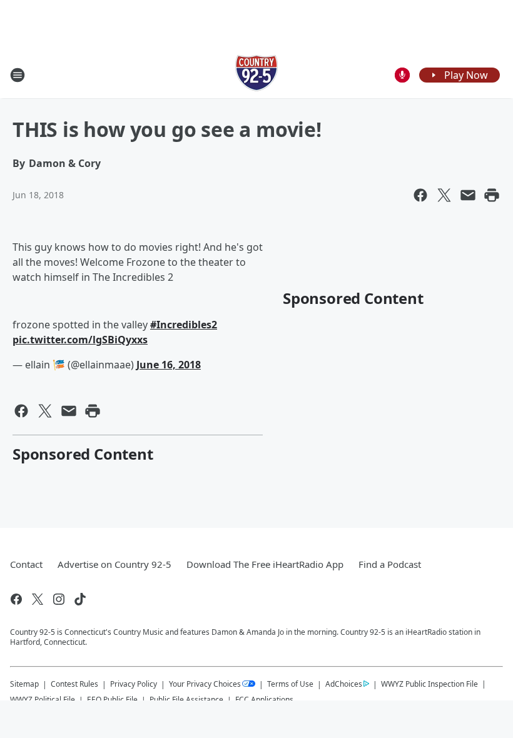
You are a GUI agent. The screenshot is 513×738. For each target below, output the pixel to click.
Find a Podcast (389, 564)
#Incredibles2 (183, 324)
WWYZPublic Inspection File (429, 684)
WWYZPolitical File (42, 699)
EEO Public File (112, 699)
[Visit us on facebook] (16, 599)
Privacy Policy (133, 684)
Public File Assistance (186, 699)
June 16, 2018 (168, 365)
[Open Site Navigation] (17, 75)
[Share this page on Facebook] (420, 195)
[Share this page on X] (444, 195)
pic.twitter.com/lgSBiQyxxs (80, 339)
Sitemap (24, 684)
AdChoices (343, 684)
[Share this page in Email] (468, 195)
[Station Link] (256, 74)
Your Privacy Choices (205, 684)
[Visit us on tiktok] (80, 599)
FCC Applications (264, 699)
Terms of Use (290, 684)
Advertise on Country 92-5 (114, 564)
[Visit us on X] (37, 599)
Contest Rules (74, 684)
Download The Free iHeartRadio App (264, 564)
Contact (26, 564)
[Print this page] (491, 195)
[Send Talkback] (402, 75)
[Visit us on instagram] (58, 599)
